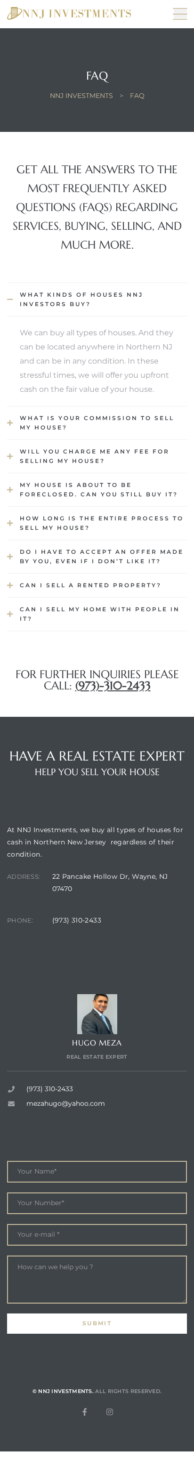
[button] (97, 299)
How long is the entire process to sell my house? (102, 523)
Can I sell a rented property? (91, 585)
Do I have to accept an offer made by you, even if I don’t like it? (102, 556)
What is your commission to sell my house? (97, 422)
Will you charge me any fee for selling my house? (95, 456)
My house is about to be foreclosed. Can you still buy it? (99, 489)
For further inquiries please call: (97, 680)
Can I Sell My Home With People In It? (100, 614)
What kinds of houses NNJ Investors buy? (81, 299)
